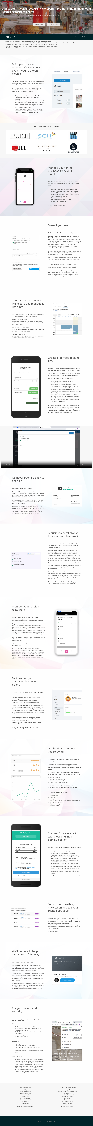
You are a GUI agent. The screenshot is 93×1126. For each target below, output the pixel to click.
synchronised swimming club (25, 1106)
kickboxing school (25, 1100)
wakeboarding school (67, 1095)
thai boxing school (25, 1098)
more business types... (67, 1106)
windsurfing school (25, 1093)
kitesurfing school (67, 1096)
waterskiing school (25, 1091)
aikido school (25, 1096)
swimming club (25, 1105)
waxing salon (67, 1090)
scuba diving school (25, 1090)
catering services (67, 1103)
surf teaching (67, 1093)
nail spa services (67, 1100)
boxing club (25, 1101)
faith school (25, 1103)
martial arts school (25, 1095)
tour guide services (67, 1101)
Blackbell (50, 1121)
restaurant (67, 1105)
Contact (77, 37)
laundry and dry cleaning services (67, 1091)
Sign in (83, 37)
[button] (46, 44)
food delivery (67, 1098)
